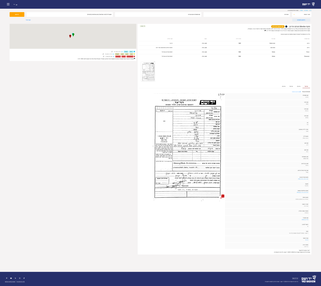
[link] (309, 4)
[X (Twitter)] (15, 278)
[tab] (306, 86)
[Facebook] (24, 278)
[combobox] (303, 14)
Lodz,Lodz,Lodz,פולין (303, 179)
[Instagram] (19, 278)
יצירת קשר (295, 278)
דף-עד (306, 240)
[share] (286, 27)
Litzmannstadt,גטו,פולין (302, 192)
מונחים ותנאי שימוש (10, 281)
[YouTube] (11, 278)
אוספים (306, 10)
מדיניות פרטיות (21, 281)
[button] (8, 4)
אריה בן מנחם (305, 219)
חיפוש (17, 14)
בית (310, 10)
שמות (301, 10)
